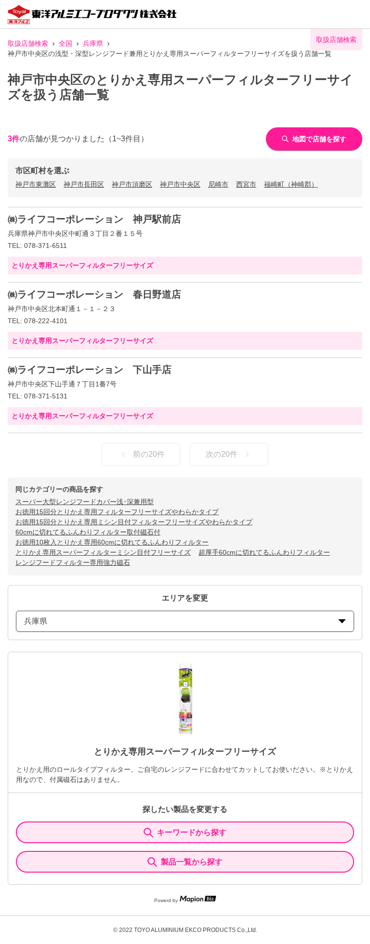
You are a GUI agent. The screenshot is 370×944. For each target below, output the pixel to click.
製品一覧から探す (192, 862)
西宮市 (246, 184)
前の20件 (149, 454)
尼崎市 (218, 184)
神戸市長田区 (84, 184)
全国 (65, 43)
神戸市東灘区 (35, 184)
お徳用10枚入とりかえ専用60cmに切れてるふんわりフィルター (112, 542)
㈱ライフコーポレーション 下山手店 (90, 369)
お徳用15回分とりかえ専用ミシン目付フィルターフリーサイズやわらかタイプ (133, 522)
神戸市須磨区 (132, 184)
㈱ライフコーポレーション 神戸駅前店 (94, 219)
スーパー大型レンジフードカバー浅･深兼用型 (84, 502)
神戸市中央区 (180, 184)
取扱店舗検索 (28, 43)
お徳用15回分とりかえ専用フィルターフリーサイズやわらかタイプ (117, 512)
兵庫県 (93, 43)
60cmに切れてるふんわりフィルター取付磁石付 (87, 532)
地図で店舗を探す (319, 139)
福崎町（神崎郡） (291, 184)
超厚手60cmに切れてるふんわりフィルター (264, 552)
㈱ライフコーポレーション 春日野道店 (94, 294)
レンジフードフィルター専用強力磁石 (72, 562)
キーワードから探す (191, 832)
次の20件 (222, 454)
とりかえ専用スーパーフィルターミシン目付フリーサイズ (103, 552)
